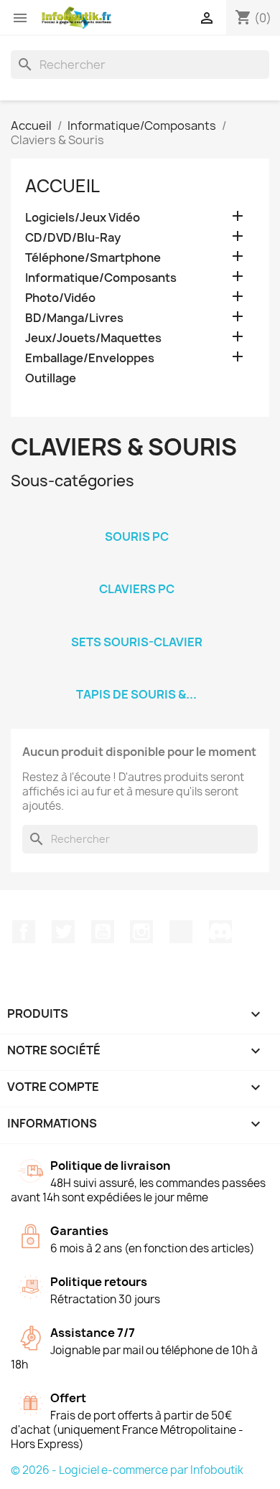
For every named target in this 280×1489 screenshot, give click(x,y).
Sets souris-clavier (136, 642)
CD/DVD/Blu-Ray (73, 237)
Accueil (62, 186)
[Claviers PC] (136, 570)
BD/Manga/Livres (74, 318)
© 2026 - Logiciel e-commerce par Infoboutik (127, 1470)
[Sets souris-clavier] (136, 623)
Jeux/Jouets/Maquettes (93, 338)
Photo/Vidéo (60, 298)
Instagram (141, 931)
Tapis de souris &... (136, 694)
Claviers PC (136, 589)
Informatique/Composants (101, 277)
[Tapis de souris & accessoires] (136, 675)
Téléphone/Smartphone (93, 257)
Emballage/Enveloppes (89, 358)
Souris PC (137, 536)
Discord (220, 931)
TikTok (180, 931)
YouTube (102, 931)
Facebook (23, 931)
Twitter (63, 931)
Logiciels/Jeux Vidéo (82, 217)
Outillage (50, 378)
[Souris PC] (136, 518)
